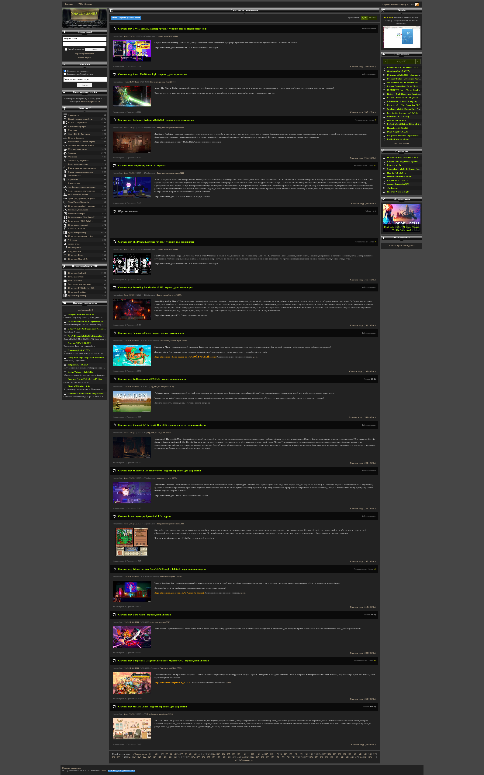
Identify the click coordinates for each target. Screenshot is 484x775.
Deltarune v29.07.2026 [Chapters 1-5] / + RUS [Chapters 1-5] (415, 75)
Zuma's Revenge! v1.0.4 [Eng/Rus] (401, 230)
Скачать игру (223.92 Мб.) (363, 653)
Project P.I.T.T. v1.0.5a (397, 180)
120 (290, 754)
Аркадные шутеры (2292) (167, 478)
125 (315, 754)
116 (271, 754)
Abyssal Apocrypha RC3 (398, 184)
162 (233, 757)
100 (194, 754)
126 (320, 754)
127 (325, 754)
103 (209, 754)
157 (208, 757)
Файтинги (72, 157)
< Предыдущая (140, 754)
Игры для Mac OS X (78, 259)
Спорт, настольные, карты (80, 172)
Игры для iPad (75, 281)
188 (361, 757)
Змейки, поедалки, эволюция (81, 187)
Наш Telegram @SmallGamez (126, 18)
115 (266, 754)
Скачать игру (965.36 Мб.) (363, 158)
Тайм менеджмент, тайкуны (81, 191)
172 (282, 757)
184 (341, 757)
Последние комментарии (85, 303)
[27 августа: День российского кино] (84, 18)
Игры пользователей (78, 225)
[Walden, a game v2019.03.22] (132, 411)
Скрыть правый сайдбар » (395, 4)
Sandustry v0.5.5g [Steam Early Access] (405, 109)
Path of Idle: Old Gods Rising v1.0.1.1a (405, 124)
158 (213, 757)
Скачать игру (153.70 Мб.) (363, 509)
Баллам (372, 18)
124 (310, 754)
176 (302, 757)
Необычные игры (76, 214)
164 (243, 757)
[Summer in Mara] (132, 366)
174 (292, 757)
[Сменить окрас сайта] (417, 4)
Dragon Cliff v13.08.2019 (80, 343)
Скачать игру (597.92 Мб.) (363, 112)
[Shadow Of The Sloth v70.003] (132, 503)
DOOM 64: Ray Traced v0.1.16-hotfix (404, 158)
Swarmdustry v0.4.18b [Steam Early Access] (407, 169)
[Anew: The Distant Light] (132, 106)
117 (276, 754)
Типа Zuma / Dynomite (78, 202)
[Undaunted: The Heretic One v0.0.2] (132, 457)
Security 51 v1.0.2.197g (398, 117)
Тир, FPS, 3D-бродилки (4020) (162, 387)
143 (139, 757)
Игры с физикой (76, 138)
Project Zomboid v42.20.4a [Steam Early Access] (409, 86)
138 (113, 757)
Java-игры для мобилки (79, 284)
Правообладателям (71, 768)
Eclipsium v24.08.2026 (78, 365)
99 (190, 754)
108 (233, 754)
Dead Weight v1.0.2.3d (397, 132)
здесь (255, 357)
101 (199, 754)
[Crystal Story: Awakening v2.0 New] (132, 61)
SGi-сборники (74, 248)
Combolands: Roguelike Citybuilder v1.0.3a (407, 161)
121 (295, 754)
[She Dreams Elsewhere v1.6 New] (132, 274)
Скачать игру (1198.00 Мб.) (362, 371)
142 (135, 757)
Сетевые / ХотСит (76, 229)
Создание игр (74, 251)
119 (285, 754)
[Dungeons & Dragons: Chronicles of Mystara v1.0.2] (132, 693)
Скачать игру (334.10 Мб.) (363, 463)
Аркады (72, 153)
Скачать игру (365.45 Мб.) (363, 280)
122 (300, 754)
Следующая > (246, 760)
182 (331, 757)
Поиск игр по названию (77, 71)
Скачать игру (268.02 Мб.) (363, 699)
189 (366, 757)
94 (171, 754)
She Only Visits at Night (398, 192)
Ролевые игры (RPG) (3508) (167, 36)
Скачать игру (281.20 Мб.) (363, 325)
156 (203, 757)
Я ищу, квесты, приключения (82, 168)
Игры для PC (84, 108)
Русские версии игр (77, 232)
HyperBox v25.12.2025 (398, 128)
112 (252, 754)
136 (369, 754)
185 (346, 757)
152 (184, 757)
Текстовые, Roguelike (78, 161)
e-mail (103, 771)
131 (344, 754)
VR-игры (72, 240)
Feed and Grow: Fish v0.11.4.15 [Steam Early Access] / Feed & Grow (99, 379)
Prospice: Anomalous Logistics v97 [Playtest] (407, 136)
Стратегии (73, 179)
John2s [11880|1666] (131, 82)
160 (223, 757)
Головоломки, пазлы (78, 195)
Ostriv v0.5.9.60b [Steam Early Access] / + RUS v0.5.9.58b (94, 329)
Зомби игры (74, 244)
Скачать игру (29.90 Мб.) (363, 745)
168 (262, 757)
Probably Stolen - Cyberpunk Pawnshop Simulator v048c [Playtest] (418, 79)
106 (223, 754)
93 (167, 754)
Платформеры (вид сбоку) (81, 119)
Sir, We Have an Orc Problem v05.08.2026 (406, 83)
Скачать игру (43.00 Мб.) (363, 204)
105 (218, 754)
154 (193, 757)
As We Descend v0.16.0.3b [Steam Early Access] (89, 322)
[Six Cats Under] (132, 739)
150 (174, 757)
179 (316, 757)
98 (186, 754)
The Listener (393, 188)
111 (247, 754)
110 (243, 754)
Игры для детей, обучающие (81, 206)
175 (297, 757)
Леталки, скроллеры (78, 149)
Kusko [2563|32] (130, 36)
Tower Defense (74, 176)
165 (248, 757)
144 (144, 757)
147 (159, 757)
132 (349, 754)
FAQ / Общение (85, 4)
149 (169, 757)
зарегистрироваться (90, 101)
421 (237, 760)
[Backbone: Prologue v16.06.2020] (132, 152)
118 (280, 754)
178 (311, 757)
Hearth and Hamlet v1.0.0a (400, 177)
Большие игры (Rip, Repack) (81, 217)
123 (305, 754)
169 (267, 757)
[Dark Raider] (132, 647)
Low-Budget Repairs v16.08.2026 (402, 113)
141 (130, 757)
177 (307, 757)
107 (228, 754)
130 (339, 754)
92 (163, 754)
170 (272, 757)
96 (178, 754)
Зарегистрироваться (84, 54)
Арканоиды (73, 115)
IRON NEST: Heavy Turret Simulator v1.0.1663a (410, 90)
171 (277, 757)
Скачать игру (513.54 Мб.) (363, 607)
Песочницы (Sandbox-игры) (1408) (173, 341)
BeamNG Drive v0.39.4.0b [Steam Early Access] (409, 98)
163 (238, 757)
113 (257, 754)
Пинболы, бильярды (78, 210)
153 (189, 757)
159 (218, 757)
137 (374, 754)
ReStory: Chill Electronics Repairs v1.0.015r (407, 94)
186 (351, 757)
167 (257, 757)
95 (175, 754)
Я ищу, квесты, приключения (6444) (170, 128)
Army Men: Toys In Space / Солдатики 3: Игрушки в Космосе (97, 358)
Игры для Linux (75, 255)
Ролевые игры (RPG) (78, 123)
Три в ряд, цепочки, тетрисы (81, 198)
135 (364, 754)
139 (118, 757)
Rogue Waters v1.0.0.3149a (80, 372)
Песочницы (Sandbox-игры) (81, 142)
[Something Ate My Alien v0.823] (132, 320)
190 (370, 757)
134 (359, 754)
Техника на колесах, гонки (81, 145)
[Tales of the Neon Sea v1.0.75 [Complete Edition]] (132, 601)
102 (204, 754)
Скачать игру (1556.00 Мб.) (362, 417)
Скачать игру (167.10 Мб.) (363, 561)
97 (182, 754)
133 (354, 754)
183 (336, 757)
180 (321, 757)
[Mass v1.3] (132, 198)
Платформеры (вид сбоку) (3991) (163, 82)
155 (198, 757)
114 (262, 754)
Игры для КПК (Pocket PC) (81, 288)
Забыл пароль (85, 58)
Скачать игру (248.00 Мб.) (363, 67)
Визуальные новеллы (78, 164)
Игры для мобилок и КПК (85, 266)
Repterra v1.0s (394, 165)
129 (334, 754)
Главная (69, 4)
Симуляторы (74, 183)
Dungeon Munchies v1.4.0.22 (81, 314)
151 (179, 757)
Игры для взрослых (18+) (80, 236)
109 (238, 754)
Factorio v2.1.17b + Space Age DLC (403, 105)
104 (214, 754)
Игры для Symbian (77, 292)
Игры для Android (77, 273)
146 (154, 757)
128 (329, 754)
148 (164, 757)
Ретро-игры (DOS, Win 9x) (80, 221)
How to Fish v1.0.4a (396, 120)
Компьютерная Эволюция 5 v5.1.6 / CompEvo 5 (409, 67)
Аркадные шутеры (77, 126)
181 (326, 757)
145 (149, 757)
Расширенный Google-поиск (80, 74)
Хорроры (72, 130)
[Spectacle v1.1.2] (132, 556)
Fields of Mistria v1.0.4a (79, 386)
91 (159, 754)
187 (356, 757)
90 (156, 754)
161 (228, 757)
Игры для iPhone (76, 277)
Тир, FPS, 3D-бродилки (79, 134)
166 (252, 757)
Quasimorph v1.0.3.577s (79, 350)
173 (287, 757)
